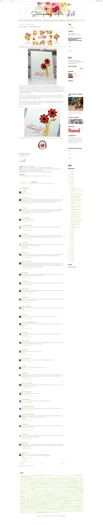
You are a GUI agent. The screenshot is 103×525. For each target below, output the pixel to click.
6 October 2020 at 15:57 (27, 277)
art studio (81, 487)
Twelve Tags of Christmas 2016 (35, 486)
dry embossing (73, 493)
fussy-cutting (34, 497)
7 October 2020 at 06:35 (27, 318)
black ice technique (39, 489)
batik (30, 489)
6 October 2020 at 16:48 (27, 284)
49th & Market (24, 475)
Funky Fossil (78, 478)
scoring (50, 506)
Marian (23, 242)
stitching (22, 509)
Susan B (24, 281)
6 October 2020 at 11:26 (27, 214)
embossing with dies (57, 494)
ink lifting (41, 499)
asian (21, 489)
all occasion (76, 487)
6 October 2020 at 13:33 (27, 268)
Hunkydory (50, 479)
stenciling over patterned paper (77, 508)
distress (44, 493)
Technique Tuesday (29, 485)
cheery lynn (73, 489)
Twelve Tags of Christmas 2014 (74, 485)
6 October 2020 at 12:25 (27, 230)
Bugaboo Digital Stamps (66, 475)
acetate (43, 487)
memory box (77, 500)
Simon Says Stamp (42, 483)
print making (50, 504)
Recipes (71, 26)
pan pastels (36, 503)
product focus (56, 504)
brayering (61, 489)
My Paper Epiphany (26, 406)
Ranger (59, 482)
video (24, 511)
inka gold (49, 499)
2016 (71, 252)
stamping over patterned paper (26, 508)
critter (53, 491)
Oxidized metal (66, 481)
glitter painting (25, 498)
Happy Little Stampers (28, 479)
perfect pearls (25, 504)
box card (57, 489)
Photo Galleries (46, 20)
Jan (71, 244)
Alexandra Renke (31, 475)
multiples (41, 502)
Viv (22, 190)
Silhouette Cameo (32, 483)
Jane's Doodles (77, 479)
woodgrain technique (54, 512)
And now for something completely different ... (75, 197)
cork (40, 491)
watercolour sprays (74, 511)
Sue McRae (24, 218)
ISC (55, 479)
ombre (24, 503)
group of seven (53, 498)
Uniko (68, 486)
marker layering (54, 500)
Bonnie (23, 272)
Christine (24, 297)
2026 (71, 170)
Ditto (44, 478)
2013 (71, 258)
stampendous (79, 507)
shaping (63, 506)
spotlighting (67, 507)
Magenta (42, 481)
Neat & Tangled (61, 481)
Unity (70, 486)
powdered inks (45, 504)
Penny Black (32, 482)
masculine (67, 500)
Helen (23, 442)
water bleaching (43, 511)
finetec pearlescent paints (66, 495)
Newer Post (21, 463)
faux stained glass (55, 495)
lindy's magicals (26, 500)
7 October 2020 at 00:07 (27, 310)
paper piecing (41, 503)
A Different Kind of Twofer (76, 214)
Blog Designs (72, 28)
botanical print (52, 489)
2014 (71, 256)
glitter (21, 498)
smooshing (49, 183)
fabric (73, 494)
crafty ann (43, 491)
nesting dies (53, 502)
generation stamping (48, 497)
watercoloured (33, 512)
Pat (22, 208)
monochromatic (36, 502)
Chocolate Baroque (51, 477)
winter (48, 512)
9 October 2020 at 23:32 (27, 387)
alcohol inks (70, 487)
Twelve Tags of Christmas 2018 (60, 486)
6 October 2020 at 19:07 (27, 302)
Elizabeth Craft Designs (52, 478)
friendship (22, 497)
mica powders (22, 502)
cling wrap (73, 490)
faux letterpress (33, 495)
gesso (54, 497)
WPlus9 (81, 486)
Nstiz (23, 252)
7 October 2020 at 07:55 (27, 354)
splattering (44, 507)
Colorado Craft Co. (67, 477)
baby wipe (26, 489)
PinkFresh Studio (39, 482)
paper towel (59, 503)
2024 (71, 174)
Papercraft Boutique (27, 414)
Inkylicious (67, 479)
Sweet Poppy (77, 483)
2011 (71, 261)
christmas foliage (30, 490)
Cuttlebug (27, 478)
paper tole (54, 503)
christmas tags (44, 490)
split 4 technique (50, 507)
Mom (55, 481)
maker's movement (40, 500)
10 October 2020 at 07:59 (27, 402)
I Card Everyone (25, 225)
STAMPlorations (75, 482)
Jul (71, 233)
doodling (54, 493)
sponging (53, 183)
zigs (59, 512)
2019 (71, 247)
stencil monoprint (51, 508)
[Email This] (31, 182)
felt (60, 495)
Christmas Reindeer (74, 188)
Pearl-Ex (27, 482)
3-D (20, 475)
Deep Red (39, 478)
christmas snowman (37, 490)
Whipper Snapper (23, 487)
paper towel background (49, 95)
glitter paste (30, 498)
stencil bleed (37, 508)
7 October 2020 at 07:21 (27, 345)
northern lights (72, 502)
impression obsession (29, 499)
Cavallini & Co (45, 477)
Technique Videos (38, 20)
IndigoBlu (57, 479)
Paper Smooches (78, 481)
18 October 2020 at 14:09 (27, 430)
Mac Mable (24, 399)
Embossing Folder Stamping (62, 478)
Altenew (42, 475)
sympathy (34, 509)
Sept (72, 230)
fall (35, 183)
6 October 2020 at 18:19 (27, 293)
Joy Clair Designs (23, 481)
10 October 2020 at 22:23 (27, 420)
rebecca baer (71, 504)
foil (82, 495)
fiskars (73, 495)
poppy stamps (37, 504)
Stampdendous (50, 483)
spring (74, 507)
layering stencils (79, 499)
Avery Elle (49, 475)
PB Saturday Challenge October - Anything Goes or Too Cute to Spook (35, 176)
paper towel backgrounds (41, 183)
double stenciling (66, 493)
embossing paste (48, 494)
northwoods (78, 502)
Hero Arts (40, 479)
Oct (71, 187)
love (31, 500)
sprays (71, 507)
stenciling (57, 508)
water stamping (54, 511)
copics (34, 491)
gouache (34, 498)
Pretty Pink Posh (52, 482)
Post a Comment (24, 461)
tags (38, 509)
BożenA (23, 424)
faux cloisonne (78, 494)
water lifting (48, 511)
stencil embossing (43, 508)
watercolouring (41, 512)
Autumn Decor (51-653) (24, 155)
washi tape (38, 511)
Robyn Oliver (25, 306)
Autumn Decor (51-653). (57, 46)
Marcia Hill (24, 340)
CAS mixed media (31, 183)
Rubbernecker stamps (65, 482)
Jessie (25, 20)
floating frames (78, 495)
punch (60, 504)
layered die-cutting (71, 499)
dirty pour (41, 493)
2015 (71, 254)
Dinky (42, 478)
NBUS (57, 481)
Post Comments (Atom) (30, 466)
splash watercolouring (36, 507)
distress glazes (49, 493)
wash (34, 511)
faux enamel (27, 495)
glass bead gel (80, 497)
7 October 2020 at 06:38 (27, 328)
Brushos (59, 475)
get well (57, 497)
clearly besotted (67, 490)
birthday (24, 183)
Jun (71, 235)
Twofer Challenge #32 (75, 216)
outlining (32, 503)
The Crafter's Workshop (45, 485)
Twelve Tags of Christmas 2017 (48, 486)
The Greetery (53, 485)
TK (22, 365)
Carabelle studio (36, 477)
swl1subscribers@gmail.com (75, 62)
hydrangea (22, 499)
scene (47, 506)
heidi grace (81, 498)
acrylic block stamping (57, 487)
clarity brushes (56, 490)
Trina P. (23, 288)
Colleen (23, 234)
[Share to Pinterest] (35, 182)
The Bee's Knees (36, 485)
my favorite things (47, 502)
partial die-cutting (76, 503)
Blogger (64, 515)
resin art (76, 504)
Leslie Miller (25, 198)
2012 (71, 259)
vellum (21, 511)
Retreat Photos (70, 20)
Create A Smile (22, 478)
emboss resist (28, 494)
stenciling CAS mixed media (66, 508)
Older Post (63, 463)
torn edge (78, 509)
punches (63, 504)
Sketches (30, 20)
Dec (72, 183)
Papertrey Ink (22, 482)
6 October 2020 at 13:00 (27, 248)
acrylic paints (63, 487)
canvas (65, 489)
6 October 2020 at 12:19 (27, 221)
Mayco (52, 481)
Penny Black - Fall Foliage (75, 212)
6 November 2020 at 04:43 (27, 448)
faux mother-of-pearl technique (44, 495)
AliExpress (37, 475)
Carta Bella (41, 477)
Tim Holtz (65, 485)
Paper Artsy (72, 481)
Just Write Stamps (29, 481)
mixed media (29, 502)
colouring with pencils (28, 491)
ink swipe (44, 499)
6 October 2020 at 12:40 (27, 238)
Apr (71, 239)
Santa (82, 482)
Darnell (23, 373)
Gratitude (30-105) (23, 156)
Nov (72, 185)
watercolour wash (26, 512)
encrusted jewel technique (66, 494)
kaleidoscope (65, 499)
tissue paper (72, 509)
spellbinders (28, 507)
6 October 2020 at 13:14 (27, 257)
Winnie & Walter (37, 487)
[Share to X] (33, 182)
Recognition (62, 20)
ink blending (36, 499)
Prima (56, 482)
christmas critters (23, 490)
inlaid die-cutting (54, 499)
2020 (71, 181)
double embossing (59, 493)
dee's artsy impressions (66, 491)
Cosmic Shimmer (80, 477)
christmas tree (50, 490)
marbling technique (47, 500)
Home (20, 20)
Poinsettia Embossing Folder (76, 194)
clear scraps (61, 490)
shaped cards (57, 506)
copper (37, 491)
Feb (71, 243)
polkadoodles (30, 504)
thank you (51, 509)
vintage (27, 511)
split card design (57, 507)
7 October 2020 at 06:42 (27, 336)
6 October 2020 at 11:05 (27, 204)
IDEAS (53, 479)
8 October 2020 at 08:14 (27, 379)
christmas (79, 489)
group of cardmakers (45, 498)
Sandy (23, 349)
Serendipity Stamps (24, 483)
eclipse (81, 493)
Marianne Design (48, 481)
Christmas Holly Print (74, 217)
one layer (28, 503)
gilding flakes (66, 497)
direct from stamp (27, 493)
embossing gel (34, 494)
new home (58, 502)
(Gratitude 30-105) (30, 101)
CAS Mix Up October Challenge (74, 227)
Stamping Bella (64, 483)
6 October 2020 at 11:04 (27, 194)
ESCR (46, 478)
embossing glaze (41, 494)
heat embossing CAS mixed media (72, 498)
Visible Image (74, 486)
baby (23, 489)
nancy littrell (25, 261)
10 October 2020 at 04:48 (27, 395)
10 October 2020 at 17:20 (27, 410)
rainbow (67, 504)
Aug (72, 232)
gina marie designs (73, 497)
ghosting (61, 497)
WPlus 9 (78, 486)
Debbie (23, 434)
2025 (71, 172)
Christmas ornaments (60, 477)
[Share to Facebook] (34, 182)
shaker (53, 506)
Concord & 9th (74, 477)
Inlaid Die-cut (72, 479)
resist (79, 504)
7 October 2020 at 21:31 (27, 369)
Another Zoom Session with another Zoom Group (76, 200)
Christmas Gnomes (74, 193)
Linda (23, 314)
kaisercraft (60, 499)
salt (42, 506)
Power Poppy (45, 482)
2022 (71, 178)
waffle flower (30, 511)
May (72, 237)
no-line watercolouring (65, 502)
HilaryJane (24, 358)
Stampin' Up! (57, 483)
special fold (22, 507)
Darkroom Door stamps (33, 478)
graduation (39, 498)
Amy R (45, 475)
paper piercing (49, 503)
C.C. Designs (73, 475)
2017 (71, 250)
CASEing (30, 477)
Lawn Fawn (38, 481)
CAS (26, 183)
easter (79, 493)
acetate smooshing (48, 487)
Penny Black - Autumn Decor (76, 219)
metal (82, 500)
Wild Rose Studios (30, 487)
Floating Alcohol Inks (72, 478)
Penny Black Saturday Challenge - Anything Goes (42, 138)
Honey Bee (45, 479)
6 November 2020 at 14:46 (27, 458)
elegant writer (22, 494)
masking (72, 500)
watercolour (60, 511)
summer (30, 509)
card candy (69, 489)
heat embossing (61, 498)
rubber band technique (28, 506)
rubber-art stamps (37, 506)
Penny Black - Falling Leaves (76, 205)
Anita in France (25, 383)
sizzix (71, 506)
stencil (33, 508)
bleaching (45, 489)
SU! (80, 482)
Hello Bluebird (35, 479)
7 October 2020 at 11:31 (26, 361)
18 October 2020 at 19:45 (27, 438)
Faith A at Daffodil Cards (28, 322)
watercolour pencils (66, 511)
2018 (71, 248)
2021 (71, 180)
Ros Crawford (25, 391)
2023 (71, 176)
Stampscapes (71, 483)
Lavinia (34, 481)
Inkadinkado (62, 479)
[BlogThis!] (32, 182)
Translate (78, 35)
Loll (76, 73)
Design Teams (55, 20)
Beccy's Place (54, 475)
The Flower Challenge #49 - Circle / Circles (76, 222)
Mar (72, 241)
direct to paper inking (35, 493)
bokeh (48, 489)
